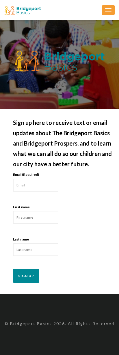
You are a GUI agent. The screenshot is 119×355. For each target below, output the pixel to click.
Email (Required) (26, 174)
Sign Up (26, 276)
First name (21, 207)
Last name (21, 239)
